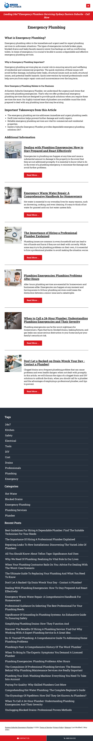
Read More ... (33, 175)
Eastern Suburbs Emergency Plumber (19, 727)
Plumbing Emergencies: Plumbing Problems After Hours (53, 277)
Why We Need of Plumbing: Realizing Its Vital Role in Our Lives (41, 559)
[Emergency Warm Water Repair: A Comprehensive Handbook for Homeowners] (13, 203)
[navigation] (88, 6)
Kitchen (9, 430)
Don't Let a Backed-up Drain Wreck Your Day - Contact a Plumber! (54, 362)
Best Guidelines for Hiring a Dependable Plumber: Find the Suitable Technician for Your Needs (44, 532)
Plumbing (10, 473)
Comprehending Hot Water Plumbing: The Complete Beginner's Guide (45, 690)
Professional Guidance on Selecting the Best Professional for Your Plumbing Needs (43, 607)
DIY (7, 451)
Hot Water (11, 493)
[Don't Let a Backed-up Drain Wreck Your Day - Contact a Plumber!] (13, 371)
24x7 (8, 424)
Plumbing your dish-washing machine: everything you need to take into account (45, 677)
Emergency (11, 478)
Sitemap (68, 727)
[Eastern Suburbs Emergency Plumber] (12, 8)
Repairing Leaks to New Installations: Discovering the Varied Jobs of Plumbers (45, 546)
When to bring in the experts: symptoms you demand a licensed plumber (44, 654)
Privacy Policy (58, 727)
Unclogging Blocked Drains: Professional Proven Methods (38, 710)
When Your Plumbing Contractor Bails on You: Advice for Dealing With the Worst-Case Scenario (46, 566)
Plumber (10, 515)
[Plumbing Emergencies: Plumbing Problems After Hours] (13, 285)
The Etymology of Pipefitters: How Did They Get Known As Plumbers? (45, 695)
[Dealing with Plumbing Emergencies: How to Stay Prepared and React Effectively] (13, 157)
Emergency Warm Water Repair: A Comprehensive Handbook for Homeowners (53, 194)
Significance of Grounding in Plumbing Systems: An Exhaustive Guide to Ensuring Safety (45, 616)
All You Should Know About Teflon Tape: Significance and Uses (41, 553)
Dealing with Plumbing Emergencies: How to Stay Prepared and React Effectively (53, 149)
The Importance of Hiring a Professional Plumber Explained (50, 234)
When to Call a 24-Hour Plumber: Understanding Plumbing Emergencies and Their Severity (56, 319)
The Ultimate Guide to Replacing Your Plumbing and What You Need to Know (45, 575)
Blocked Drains (14, 499)
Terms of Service (46, 727)
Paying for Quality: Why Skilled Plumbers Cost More (35, 684)
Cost (7, 457)
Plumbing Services (16, 510)
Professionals (13, 468)
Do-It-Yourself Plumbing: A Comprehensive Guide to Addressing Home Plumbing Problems (46, 639)
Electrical (10, 440)
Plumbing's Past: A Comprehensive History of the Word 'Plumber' (43, 647)
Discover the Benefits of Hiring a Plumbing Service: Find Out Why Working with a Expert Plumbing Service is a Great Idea (43, 630)
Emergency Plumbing (17, 504)
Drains (9, 462)
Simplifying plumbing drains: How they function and (37, 623)
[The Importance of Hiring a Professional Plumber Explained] (13, 243)
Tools (8, 446)
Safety (8, 435)
